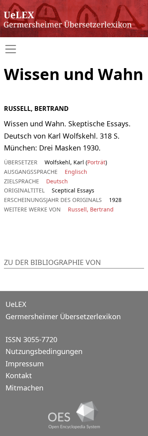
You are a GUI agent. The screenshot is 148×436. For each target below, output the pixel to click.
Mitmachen (24, 387)
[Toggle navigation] (74, 49)
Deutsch (57, 181)
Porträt (96, 162)
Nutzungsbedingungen (44, 351)
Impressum (25, 363)
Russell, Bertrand (91, 209)
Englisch (76, 171)
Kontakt (19, 375)
